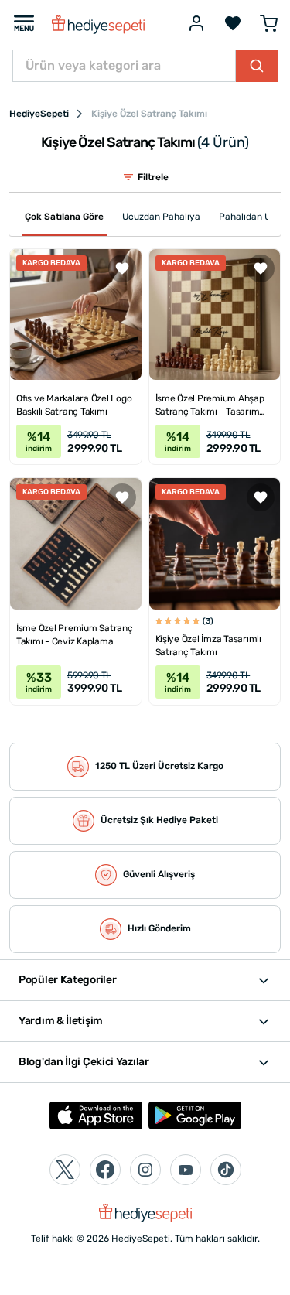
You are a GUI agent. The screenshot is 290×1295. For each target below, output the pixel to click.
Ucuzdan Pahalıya (161, 216)
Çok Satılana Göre (64, 216)
